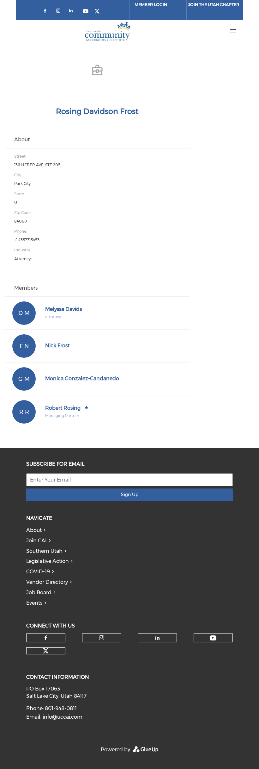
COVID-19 (38, 572)
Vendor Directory (47, 582)
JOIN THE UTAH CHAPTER (213, 4)
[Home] (108, 31)
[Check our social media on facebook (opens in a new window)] (46, 12)
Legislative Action (47, 561)
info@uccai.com (62, 717)
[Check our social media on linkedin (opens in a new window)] (72, 12)
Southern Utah (44, 551)
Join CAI (36, 541)
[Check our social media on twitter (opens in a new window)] (99, 12)
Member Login (151, 4)
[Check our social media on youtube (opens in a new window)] (86, 12)
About (34, 530)
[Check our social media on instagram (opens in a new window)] (59, 12)
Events (34, 603)
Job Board (38, 592)
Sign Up (129, 494)
